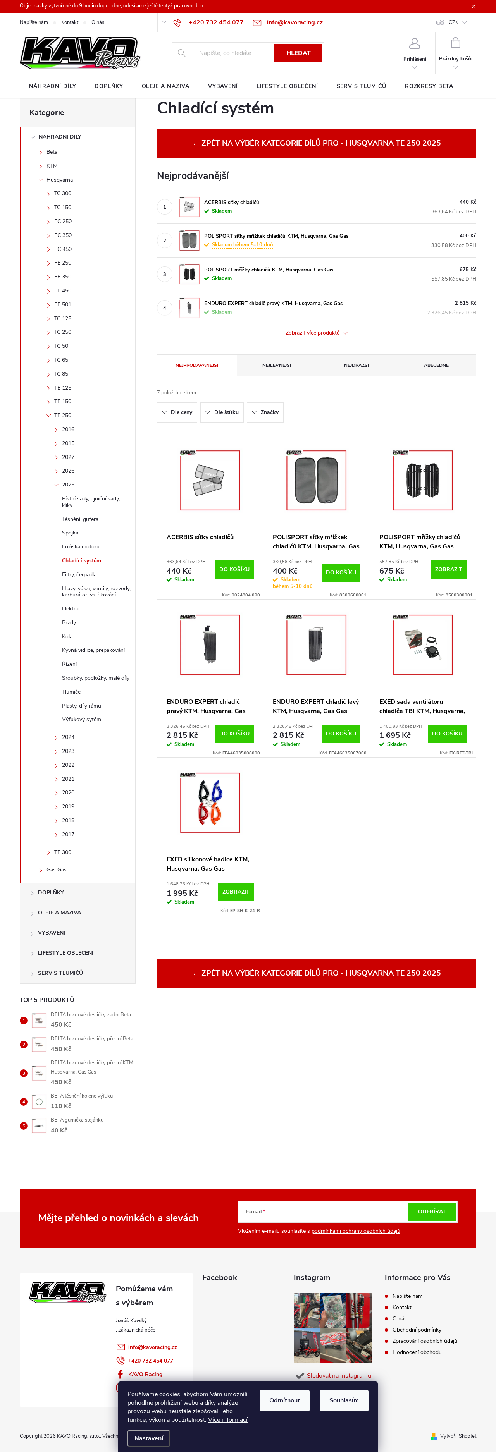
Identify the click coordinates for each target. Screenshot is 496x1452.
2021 (68, 779)
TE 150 (62, 401)
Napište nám (34, 22)
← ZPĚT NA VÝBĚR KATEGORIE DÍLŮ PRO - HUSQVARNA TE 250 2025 (316, 143)
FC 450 (63, 249)
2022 (68, 765)
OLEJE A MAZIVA (59, 912)
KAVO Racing (145, 1374)
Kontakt (69, 22)
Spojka (70, 532)
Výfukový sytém (81, 719)
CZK (453, 22)
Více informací (228, 1420)
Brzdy (69, 622)
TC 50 (61, 346)
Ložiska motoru (81, 546)
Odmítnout (284, 1400)
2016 (68, 429)
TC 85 (61, 374)
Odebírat (432, 1211)
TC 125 (62, 318)
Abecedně (436, 365)
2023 (68, 751)
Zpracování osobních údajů (425, 1341)
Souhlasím (344, 1400)
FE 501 (62, 304)
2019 (68, 806)
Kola (67, 636)
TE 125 (62, 388)
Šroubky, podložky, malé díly (95, 678)
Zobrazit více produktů (313, 333)
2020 (68, 792)
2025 (68, 484)
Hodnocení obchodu (417, 1352)
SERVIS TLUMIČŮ (60, 973)
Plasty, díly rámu (81, 706)
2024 (68, 737)
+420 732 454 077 (150, 1360)
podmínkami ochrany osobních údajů (356, 1231)
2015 (68, 443)
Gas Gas (56, 869)
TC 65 (61, 360)
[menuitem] (52, 86)
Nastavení (148, 1438)
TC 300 (62, 193)
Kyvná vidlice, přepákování (93, 650)
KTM (52, 166)
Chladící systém (81, 560)
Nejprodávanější (197, 365)
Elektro (70, 608)
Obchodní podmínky (417, 1329)
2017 (68, 834)
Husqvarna (59, 180)
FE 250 (62, 262)
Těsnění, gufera (80, 519)
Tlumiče (71, 692)
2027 (68, 457)
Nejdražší (356, 365)
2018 (68, 820)
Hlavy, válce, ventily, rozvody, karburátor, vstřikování (96, 592)
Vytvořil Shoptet (458, 1436)
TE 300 (62, 852)
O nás (97, 22)
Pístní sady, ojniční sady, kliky (91, 502)
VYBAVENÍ (51, 932)
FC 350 (63, 235)
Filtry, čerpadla (79, 574)
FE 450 (62, 290)
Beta (51, 152)
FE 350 (62, 276)
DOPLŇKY (51, 892)
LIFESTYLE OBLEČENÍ (65, 953)
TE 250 (62, 415)
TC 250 (62, 332)
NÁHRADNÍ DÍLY (60, 137)
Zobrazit (448, 569)
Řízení (69, 664)
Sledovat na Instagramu (339, 1375)
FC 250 (63, 221)
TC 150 (62, 207)
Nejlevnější (276, 365)
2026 (68, 470)
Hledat (298, 53)
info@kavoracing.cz (152, 1347)
